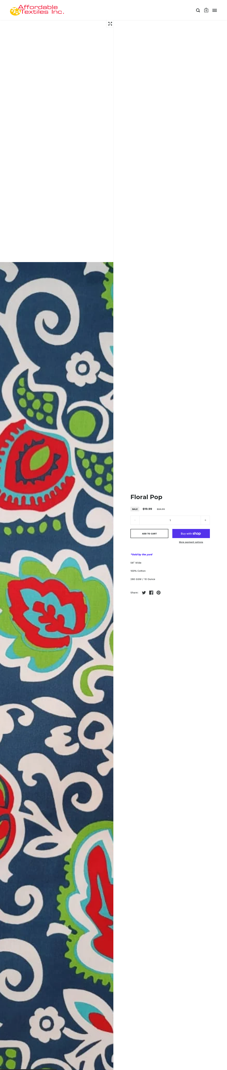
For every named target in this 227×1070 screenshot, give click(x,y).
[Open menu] (214, 10)
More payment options (191, 542)
